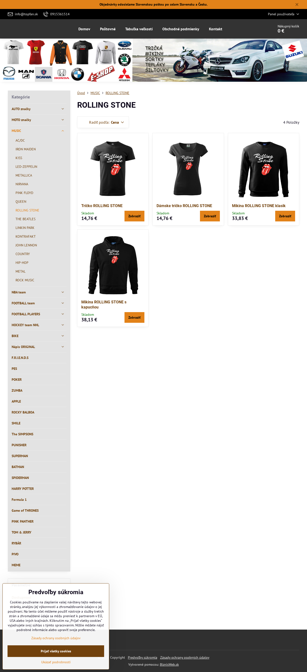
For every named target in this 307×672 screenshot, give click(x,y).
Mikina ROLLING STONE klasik (259, 205)
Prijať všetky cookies (56, 651)
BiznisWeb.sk (169, 664)
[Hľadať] (256, 29)
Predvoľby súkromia (142, 657)
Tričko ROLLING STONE (102, 205)
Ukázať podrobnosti (56, 662)
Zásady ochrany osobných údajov (184, 657)
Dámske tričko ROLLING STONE (184, 205)
